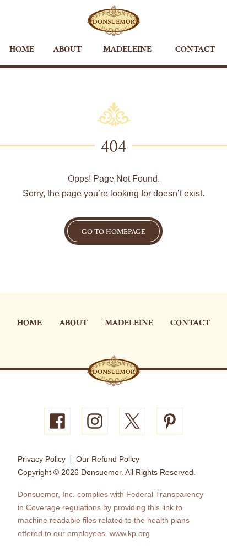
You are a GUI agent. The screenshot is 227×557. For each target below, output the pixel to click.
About (67, 49)
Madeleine (127, 49)
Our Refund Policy (107, 459)
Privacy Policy (42, 459)
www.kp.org (130, 533)
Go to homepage (113, 232)
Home (21, 49)
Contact (195, 49)
